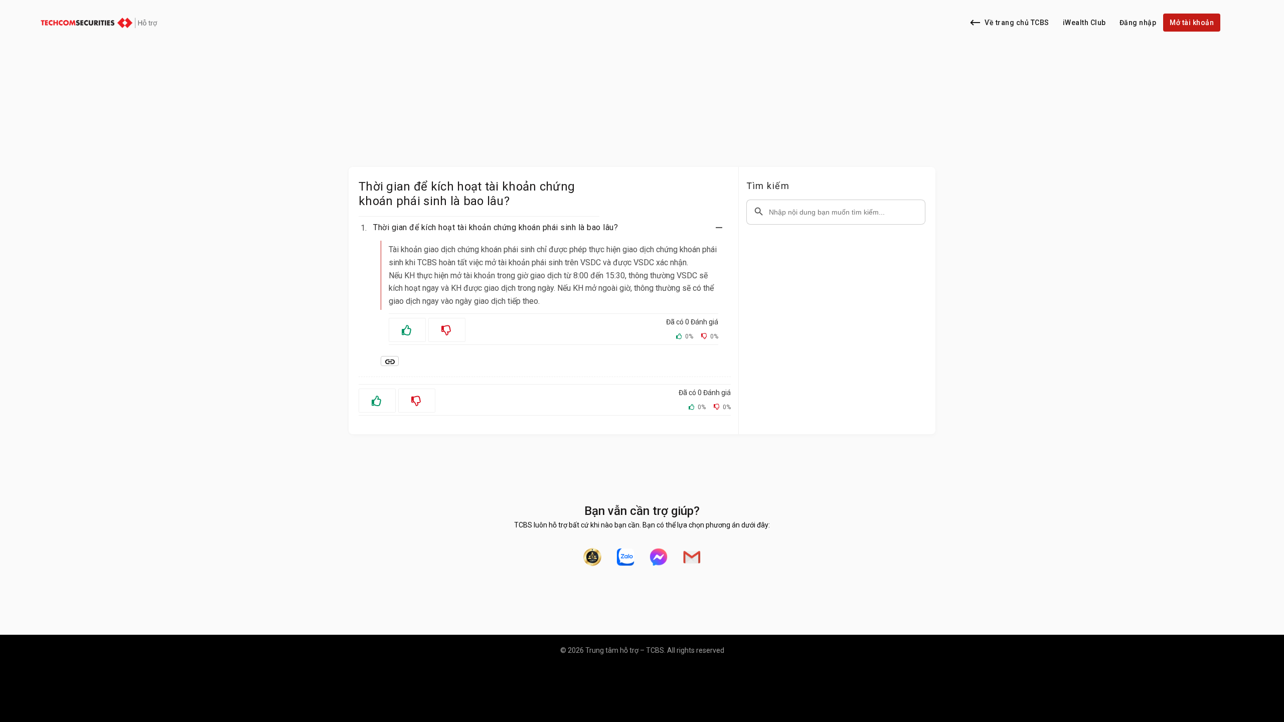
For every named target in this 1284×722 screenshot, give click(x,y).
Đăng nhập (1138, 23)
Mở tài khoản (1192, 23)
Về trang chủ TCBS (1017, 23)
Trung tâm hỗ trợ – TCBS (624, 650)
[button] (551, 228)
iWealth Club (1084, 23)
